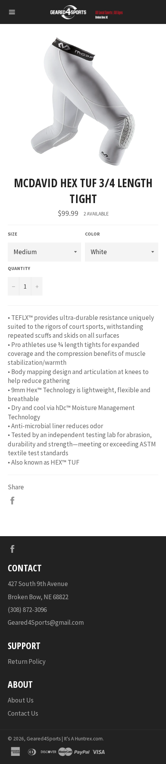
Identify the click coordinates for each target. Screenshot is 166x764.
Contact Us (23, 713)
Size (12, 234)
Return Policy (27, 661)
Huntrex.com (89, 738)
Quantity (19, 268)
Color (92, 234)
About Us (21, 700)
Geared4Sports (44, 738)
